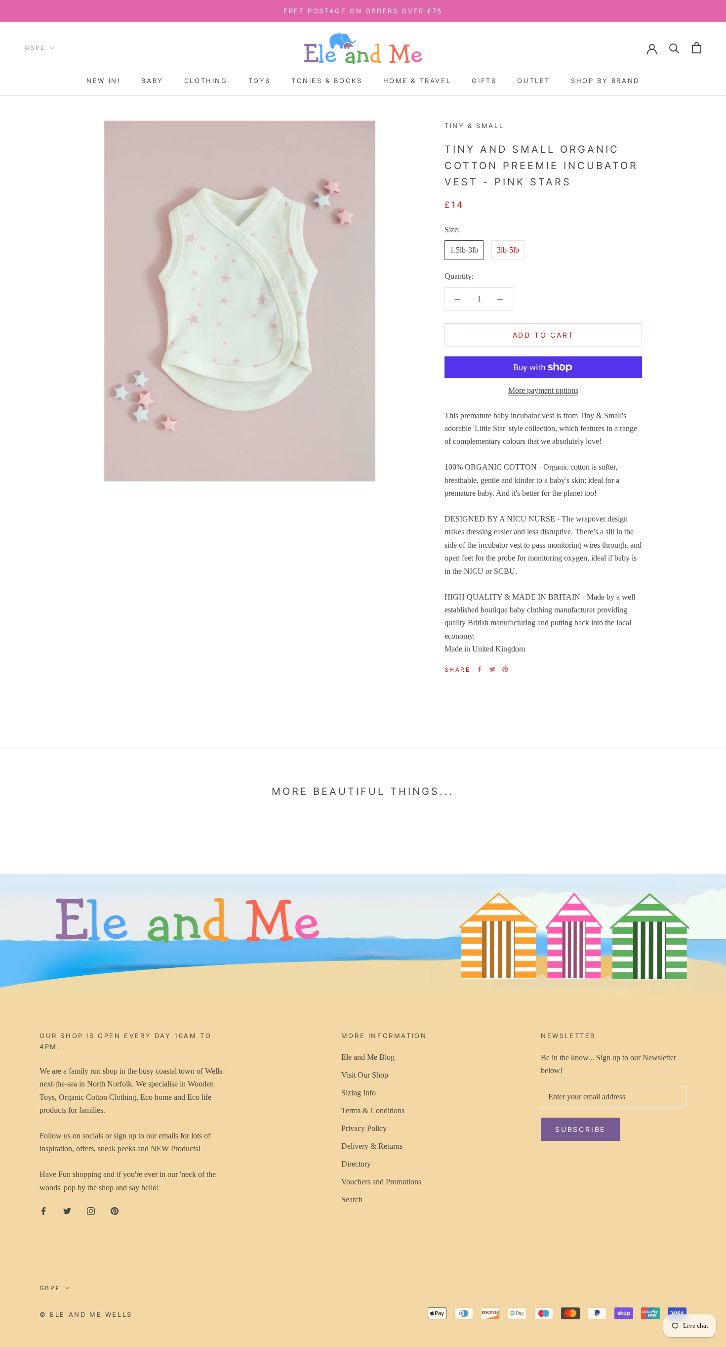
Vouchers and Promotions (381, 1181)
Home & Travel (417, 81)
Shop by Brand (605, 81)
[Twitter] (492, 669)
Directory (356, 1164)
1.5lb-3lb (464, 250)
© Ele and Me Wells (86, 1314)
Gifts (484, 81)
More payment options (543, 390)
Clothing (206, 81)
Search (352, 1199)
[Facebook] (480, 669)
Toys (259, 81)
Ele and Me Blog (368, 1057)
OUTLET (533, 81)
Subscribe (580, 1129)
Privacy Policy (364, 1128)
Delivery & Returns (372, 1146)
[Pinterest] (505, 669)
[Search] (674, 48)
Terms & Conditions (372, 1110)
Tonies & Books (326, 81)
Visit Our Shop (364, 1075)
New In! (103, 81)
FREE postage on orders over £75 (363, 11)
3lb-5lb (508, 250)
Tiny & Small (474, 126)
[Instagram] (91, 1210)
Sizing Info (358, 1092)
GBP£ (35, 47)
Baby (152, 81)
